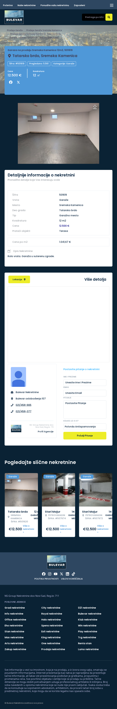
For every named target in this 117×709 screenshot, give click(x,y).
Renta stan (85, 643)
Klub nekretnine (87, 619)
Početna (8, 5)
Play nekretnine (87, 631)
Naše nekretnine (27, 5)
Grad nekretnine (15, 608)
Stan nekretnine (14, 631)
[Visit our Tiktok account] (73, 574)
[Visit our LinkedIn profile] (67, 574)
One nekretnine (50, 643)
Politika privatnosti (46, 578)
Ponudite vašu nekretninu (55, 5)
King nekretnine (51, 637)
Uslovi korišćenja (72, 578)
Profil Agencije (45, 431)
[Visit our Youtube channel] (55, 574)
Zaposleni (79, 5)
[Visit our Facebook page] (44, 574)
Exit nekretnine (50, 631)
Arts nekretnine (14, 643)
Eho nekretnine (14, 625)
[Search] (108, 17)
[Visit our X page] (61, 574)
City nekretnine (50, 608)
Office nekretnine (15, 619)
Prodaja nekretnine (53, 649)
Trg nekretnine (87, 637)
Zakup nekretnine (15, 649)
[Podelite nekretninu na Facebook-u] (11, 82)
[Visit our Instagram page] (49, 574)
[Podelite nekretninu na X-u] (19, 82)
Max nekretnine (14, 637)
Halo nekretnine (51, 619)
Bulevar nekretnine (89, 613)
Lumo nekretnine (88, 649)
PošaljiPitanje (85, 435)
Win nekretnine (87, 625)
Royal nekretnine (51, 613)
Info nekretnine (14, 613)
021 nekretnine (87, 608)
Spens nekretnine (52, 625)
